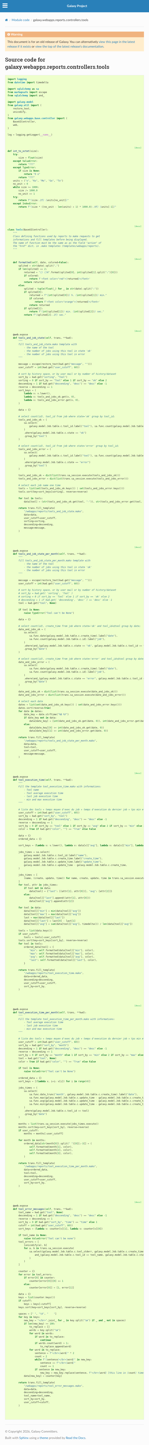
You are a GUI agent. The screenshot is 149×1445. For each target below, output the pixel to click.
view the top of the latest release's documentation (69, 46)
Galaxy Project (77, 6)
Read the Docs (75, 1438)
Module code (20, 20)
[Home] (6, 20)
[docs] (137, 148)
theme (44, 1438)
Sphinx (24, 1438)
